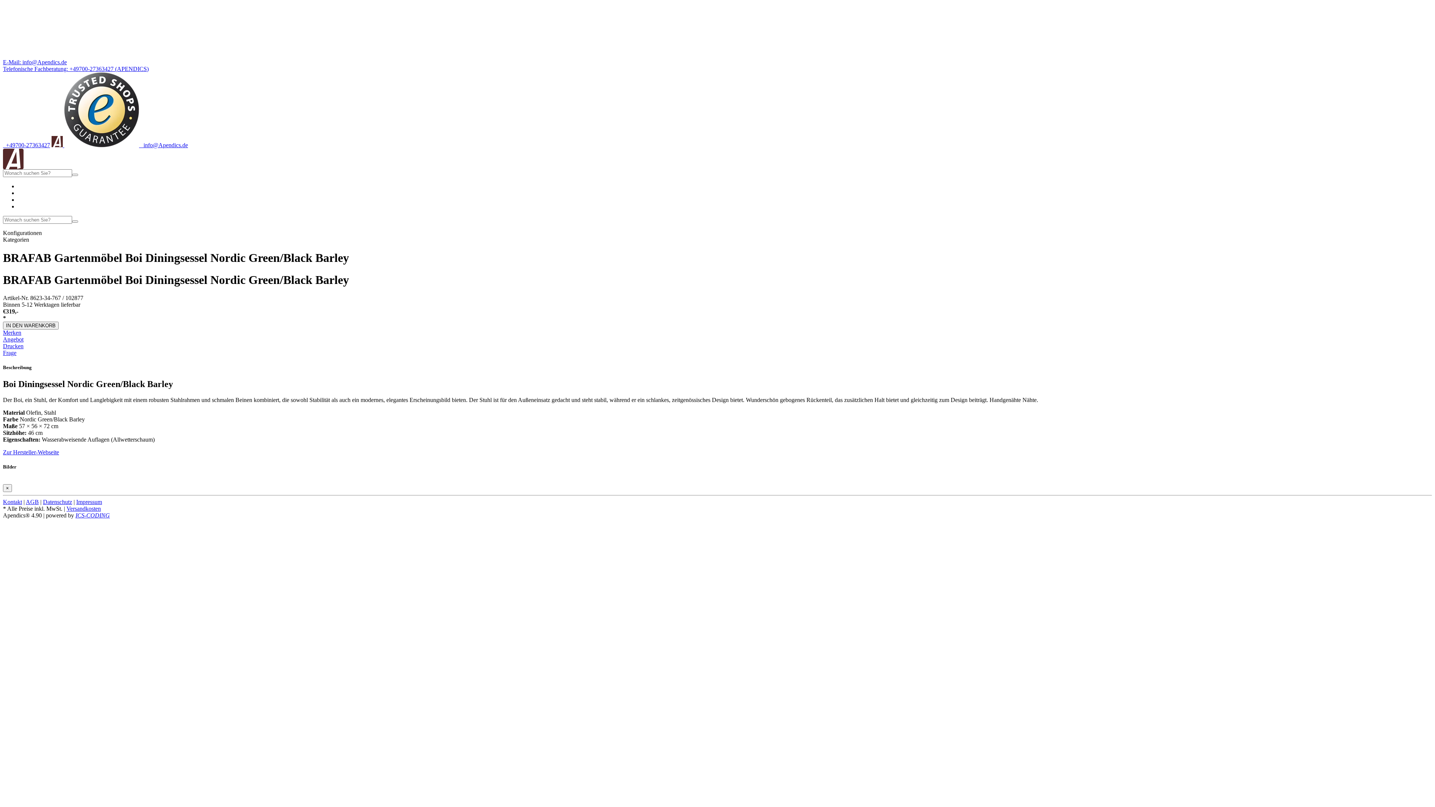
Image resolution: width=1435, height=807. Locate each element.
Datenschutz (57, 502)
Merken (12, 333)
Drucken (13, 346)
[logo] (13, 167)
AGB (32, 502)
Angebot (13, 339)
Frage (9, 353)
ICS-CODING (92, 515)
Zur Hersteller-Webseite (31, 452)
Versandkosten (84, 508)
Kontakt (12, 502)
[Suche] (75, 175)
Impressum (89, 502)
